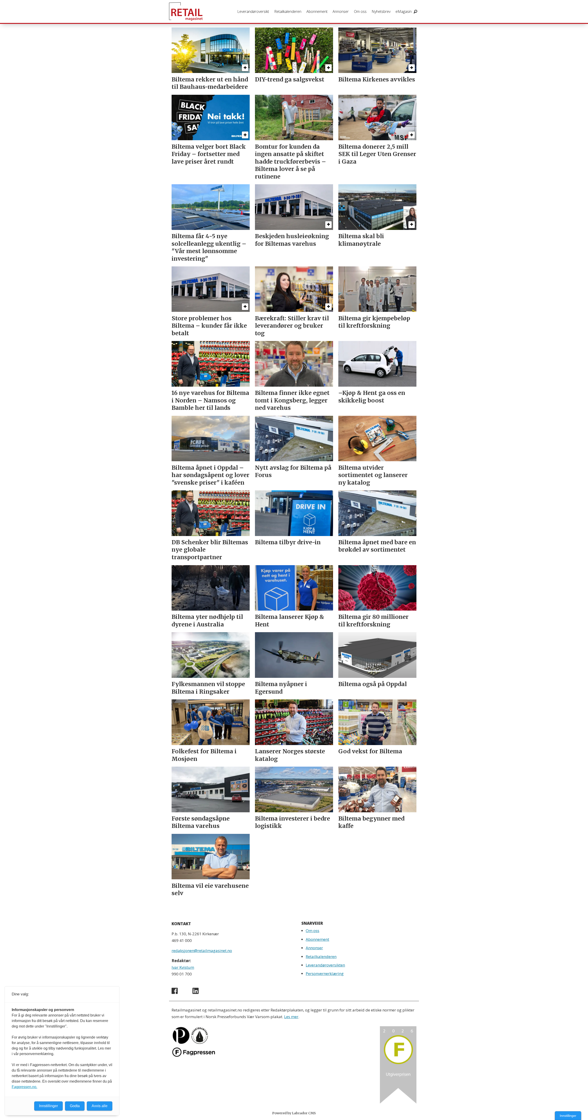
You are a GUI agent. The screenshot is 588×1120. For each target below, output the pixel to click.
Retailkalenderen (287, 11)
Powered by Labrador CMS (294, 1113)
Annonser (341, 11)
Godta (75, 1106)
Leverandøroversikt (253, 11)
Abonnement (317, 11)
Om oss (360, 11)
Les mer (291, 1016)
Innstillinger (568, 1115)
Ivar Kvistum (183, 967)
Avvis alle (99, 1106)
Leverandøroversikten (325, 965)
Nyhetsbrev (381, 11)
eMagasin (404, 11)
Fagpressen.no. (24, 1087)
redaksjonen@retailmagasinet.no (202, 950)
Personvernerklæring (325, 973)
